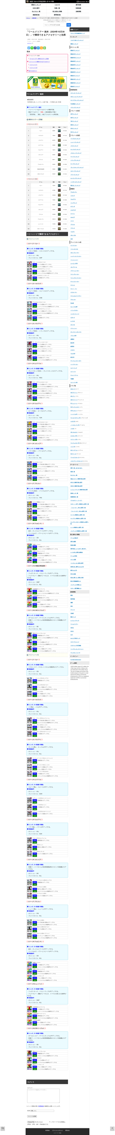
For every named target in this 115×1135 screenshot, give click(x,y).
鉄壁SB (72, 346)
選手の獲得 (73, 541)
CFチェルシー (74, 410)
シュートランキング (75, 142)
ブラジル (73, 224)
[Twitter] (28, 48)
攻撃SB (72, 339)
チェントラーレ (74, 375)
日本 (72, 239)
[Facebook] (35, 48)
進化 (72, 606)
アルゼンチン (74, 192)
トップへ (112, 1129)
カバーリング (74, 368)
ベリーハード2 (33, 67)
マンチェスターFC (75, 443)
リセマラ (57, 5)
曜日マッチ (73, 617)
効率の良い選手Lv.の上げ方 (77, 567)
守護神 (72, 379)
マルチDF (73, 353)
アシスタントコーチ (75, 652)
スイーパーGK (74, 382)
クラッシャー (74, 328)
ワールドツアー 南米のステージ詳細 (39, 58)
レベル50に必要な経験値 (77, 552)
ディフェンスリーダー (76, 361)
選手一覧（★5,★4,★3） (77, 468)
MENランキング (74, 125)
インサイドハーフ (75, 314)
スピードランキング (75, 171)
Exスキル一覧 (36, 11)
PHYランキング (74, 132)
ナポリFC (73, 421)
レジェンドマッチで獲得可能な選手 (79, 489)
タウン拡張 (73, 559)
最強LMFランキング (75, 68)
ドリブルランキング (75, 138)
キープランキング (75, 164)
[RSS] (41, 48)
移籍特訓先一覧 (74, 497)
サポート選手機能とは (76, 588)
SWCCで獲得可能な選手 (76, 486)
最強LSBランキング (75, 79)
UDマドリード (74, 400)
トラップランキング (75, 160)
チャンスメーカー (75, 281)
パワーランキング (75, 174)
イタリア (73, 195)
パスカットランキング (76, 153)
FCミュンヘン (74, 403)
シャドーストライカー (76, 256)
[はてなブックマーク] (38, 48)
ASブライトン (74, 392)
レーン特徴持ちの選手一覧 (77, 527)
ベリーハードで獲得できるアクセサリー (39, 61)
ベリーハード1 (33, 64)
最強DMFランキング (75, 65)
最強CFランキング (75, 50)
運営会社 (67, 1130)
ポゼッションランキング (76, 96)
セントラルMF (74, 306)
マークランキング (75, 156)
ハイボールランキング (76, 182)
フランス (73, 228)
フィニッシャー (74, 260)
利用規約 (41, 1106)
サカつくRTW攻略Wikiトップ (78, 33)
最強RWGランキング (76, 57)
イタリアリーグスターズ (76, 461)
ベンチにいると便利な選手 (77, 563)
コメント (29, 43)
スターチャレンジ (75, 642)
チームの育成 (74, 556)
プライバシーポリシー (57, 1130)
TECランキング (74, 121)
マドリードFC (74, 439)
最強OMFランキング (75, 61)
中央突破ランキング (75, 104)
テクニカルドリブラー (76, 296)
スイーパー (73, 371)
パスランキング (74, 146)
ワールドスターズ (75, 457)
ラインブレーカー (75, 274)
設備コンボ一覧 (74, 493)
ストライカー (74, 245)
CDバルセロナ (74, 432)
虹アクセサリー (33, 71)
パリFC (72, 428)
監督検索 (78, 8)
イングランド (74, 203)
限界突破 (73, 599)
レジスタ (73, 321)
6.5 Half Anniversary (76, 659)
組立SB (72, 343)
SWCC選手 (36, 8)
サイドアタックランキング (77, 100)
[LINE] (32, 48)
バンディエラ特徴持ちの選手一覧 (79, 531)
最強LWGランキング (75, 54)
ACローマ (73, 389)
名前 (28, 1110)
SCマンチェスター (75, 407)
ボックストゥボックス (76, 332)
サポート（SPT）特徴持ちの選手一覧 (80, 504)
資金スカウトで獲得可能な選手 (78, 479)
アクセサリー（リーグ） (76, 500)
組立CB (72, 357)
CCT (72, 635)
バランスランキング (75, 107)
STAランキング (74, 128)
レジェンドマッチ (75, 620)
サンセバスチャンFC (76, 418)
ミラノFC (73, 446)
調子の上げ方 (74, 570)
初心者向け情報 (57, 11)
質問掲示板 (57, 15)
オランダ (73, 206)
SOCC (72, 631)
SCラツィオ (73, 454)
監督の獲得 (73, 545)
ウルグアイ (73, 199)
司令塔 (72, 303)
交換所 (72, 613)
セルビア (73, 217)
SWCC (72, 627)
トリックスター (74, 310)
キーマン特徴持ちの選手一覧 (78, 515)
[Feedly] (44, 48)
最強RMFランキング (75, 72)
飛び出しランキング (75, 185)
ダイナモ (73, 325)
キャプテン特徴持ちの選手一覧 (78, 518)
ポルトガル (73, 235)
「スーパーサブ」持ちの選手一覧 (79, 511)
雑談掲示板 (36, 15)
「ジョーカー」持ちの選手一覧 (78, 507)
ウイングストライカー (76, 278)
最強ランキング (36, 5)
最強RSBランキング (75, 83)
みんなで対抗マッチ (75, 638)
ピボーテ (73, 317)
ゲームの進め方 (74, 538)
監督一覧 (57, 8)
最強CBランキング (75, 75)
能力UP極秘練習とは (76, 581)
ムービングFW (74, 263)
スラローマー (74, 292)
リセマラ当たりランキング (77, 40)
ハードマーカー (74, 364)
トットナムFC (74, 414)
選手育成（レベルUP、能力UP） (79, 548)
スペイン (73, 213)
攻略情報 (78, 11)
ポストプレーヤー (75, 252)
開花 (72, 595)
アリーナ (73, 609)
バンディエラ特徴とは (76, 585)
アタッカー (73, 299)
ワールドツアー (74, 624)
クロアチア (73, 210)
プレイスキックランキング (77, 167)
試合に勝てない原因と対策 (77, 577)
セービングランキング (76, 178)
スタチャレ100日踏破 (76, 645)
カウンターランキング (76, 93)
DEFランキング (74, 117)
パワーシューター (75, 270)
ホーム (28, 18)
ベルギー (73, 231)
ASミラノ (73, 396)
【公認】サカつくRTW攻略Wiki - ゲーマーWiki (41, 1)
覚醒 (72, 602)
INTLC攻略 (73, 574)
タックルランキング (75, 149)
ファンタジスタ (74, 249)
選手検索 (78, 5)
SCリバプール (74, 450)
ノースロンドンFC (75, 425)
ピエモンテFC (74, 436)
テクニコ (73, 285)
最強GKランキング (75, 86)
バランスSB (73, 335)
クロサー (73, 350)
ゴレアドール (74, 267)
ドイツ (72, 221)
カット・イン (74, 288)
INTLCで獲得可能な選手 (76, 482)
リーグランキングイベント (77, 649)
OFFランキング (74, 114)
